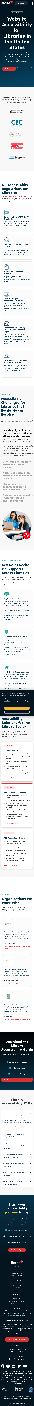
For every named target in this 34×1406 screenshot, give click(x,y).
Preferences (17, 712)
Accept (17, 708)
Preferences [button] (13, 702)
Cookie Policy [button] (7, 701)
